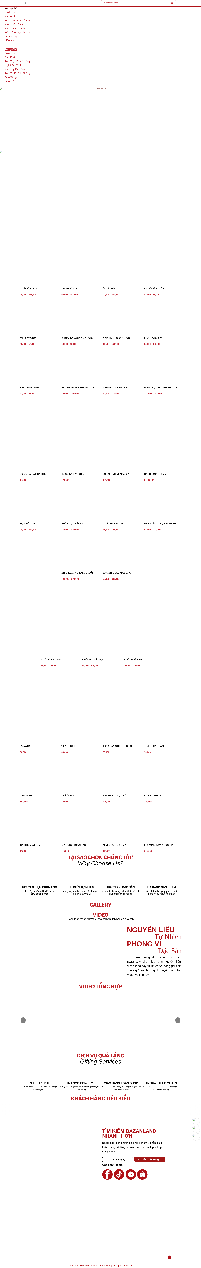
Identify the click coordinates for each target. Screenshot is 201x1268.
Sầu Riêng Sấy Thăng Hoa (77, 387)
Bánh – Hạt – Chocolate (112, 1245)
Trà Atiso (26, 746)
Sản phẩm (11, 16)
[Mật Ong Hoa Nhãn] (80, 823)
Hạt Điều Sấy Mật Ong (117, 572)
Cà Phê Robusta (154, 795)
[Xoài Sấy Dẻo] (38, 267)
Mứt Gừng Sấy (153, 338)
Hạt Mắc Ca (27, 523)
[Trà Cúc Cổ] (80, 724)
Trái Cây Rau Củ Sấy (111, 1241)
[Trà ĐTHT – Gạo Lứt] (121, 774)
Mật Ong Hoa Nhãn (73, 845)
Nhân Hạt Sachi (113, 523)
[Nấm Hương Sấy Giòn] (121, 316)
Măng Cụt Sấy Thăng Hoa (160, 387)
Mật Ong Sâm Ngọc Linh (159, 845)
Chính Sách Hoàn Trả (70, 1241)
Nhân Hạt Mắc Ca (72, 523)
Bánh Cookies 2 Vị (155, 474)
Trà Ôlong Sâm (154, 746)
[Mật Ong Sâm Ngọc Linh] (163, 823)
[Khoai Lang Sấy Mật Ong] (80, 316)
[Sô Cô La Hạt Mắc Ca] (121, 452)
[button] (100, 46)
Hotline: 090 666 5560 (31, 1248)
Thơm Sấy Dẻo (70, 288)
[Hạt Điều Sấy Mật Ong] (121, 551)
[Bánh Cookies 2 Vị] (163, 452)
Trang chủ (11, 8)
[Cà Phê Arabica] (38, 823)
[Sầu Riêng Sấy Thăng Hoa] (80, 366)
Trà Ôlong (68, 795)
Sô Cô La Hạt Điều (72, 474)
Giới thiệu (11, 12)
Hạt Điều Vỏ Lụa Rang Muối (161, 523)
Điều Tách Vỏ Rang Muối (77, 572)
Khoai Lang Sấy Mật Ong (77, 338)
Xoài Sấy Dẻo (28, 288)
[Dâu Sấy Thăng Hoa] (121, 366)
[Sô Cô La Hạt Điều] (80, 452)
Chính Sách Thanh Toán (71, 1252)
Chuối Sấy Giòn (154, 288)
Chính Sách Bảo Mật (69, 1248)
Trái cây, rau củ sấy (17, 20)
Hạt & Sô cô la (14, 24)
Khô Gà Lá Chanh (52, 659)
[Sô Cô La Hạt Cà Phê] (38, 452)
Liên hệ (9, 40)
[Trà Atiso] (38, 724)
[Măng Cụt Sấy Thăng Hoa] (163, 366)
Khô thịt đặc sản (15, 28)
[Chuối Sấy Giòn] (163, 267)
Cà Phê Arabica (30, 845)
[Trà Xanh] (38, 774)
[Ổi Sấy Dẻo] (121, 267)
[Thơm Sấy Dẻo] (80, 267)
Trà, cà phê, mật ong (18, 32)
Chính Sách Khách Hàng (71, 1245)
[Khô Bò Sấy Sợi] (142, 638)
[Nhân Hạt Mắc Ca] (80, 502)
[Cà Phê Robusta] (163, 774)
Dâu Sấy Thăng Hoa (115, 387)
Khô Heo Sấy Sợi (92, 659)
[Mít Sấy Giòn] (38, 316)
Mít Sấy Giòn (28, 338)
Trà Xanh (26, 795)
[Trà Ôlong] (80, 774)
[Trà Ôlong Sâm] (163, 724)
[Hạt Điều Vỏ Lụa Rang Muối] (163, 502)
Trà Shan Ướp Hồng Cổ (117, 746)
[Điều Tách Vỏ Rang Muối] (80, 551)
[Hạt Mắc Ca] (38, 502)
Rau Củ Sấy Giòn (30, 387)
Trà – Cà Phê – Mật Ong (112, 1254)
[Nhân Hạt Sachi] (121, 502)
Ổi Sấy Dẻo (109, 288)
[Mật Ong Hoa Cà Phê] (121, 823)
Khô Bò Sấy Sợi (133, 659)
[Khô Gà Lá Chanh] (59, 638)
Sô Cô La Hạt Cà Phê (33, 474)
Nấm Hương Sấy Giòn (116, 338)
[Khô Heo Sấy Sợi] (100, 638)
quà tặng (11, 36)
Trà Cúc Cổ (68, 746)
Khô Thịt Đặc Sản (109, 1249)
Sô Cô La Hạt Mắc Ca (116, 474)
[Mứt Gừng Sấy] (163, 316)
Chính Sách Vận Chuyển (71, 1255)
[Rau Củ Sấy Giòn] (38, 366)
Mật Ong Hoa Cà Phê (116, 845)
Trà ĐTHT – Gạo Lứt (115, 795)
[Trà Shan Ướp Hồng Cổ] (121, 724)
